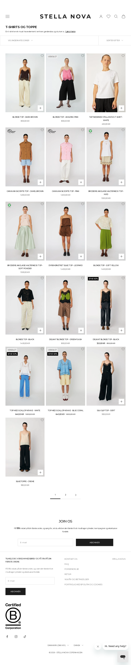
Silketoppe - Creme (25, 481)
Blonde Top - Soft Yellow (106, 265)
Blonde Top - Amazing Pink (65, 117)
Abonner (95, 542)
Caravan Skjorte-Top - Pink (65, 191)
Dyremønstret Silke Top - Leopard (66, 265)
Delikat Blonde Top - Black (106, 339)
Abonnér (15, 591)
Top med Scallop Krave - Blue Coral (65, 410)
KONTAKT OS (70, 559)
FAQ (66, 564)
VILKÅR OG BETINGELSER (76, 579)
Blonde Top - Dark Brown (25, 117)
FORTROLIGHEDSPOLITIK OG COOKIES (83, 584)
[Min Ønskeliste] (108, 16)
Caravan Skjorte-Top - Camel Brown (25, 191)
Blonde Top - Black (25, 339)
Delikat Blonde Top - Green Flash (65, 339)
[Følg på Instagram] (16, 636)
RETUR (67, 574)
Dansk (77, 645)
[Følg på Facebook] (7, 636)
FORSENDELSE (71, 569)
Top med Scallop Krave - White (25, 410)
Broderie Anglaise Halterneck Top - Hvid (106, 192)
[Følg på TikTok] (25, 636)
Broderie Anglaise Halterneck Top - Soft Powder (25, 267)
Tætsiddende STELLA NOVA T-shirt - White (106, 118)
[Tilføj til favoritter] (42, 56)
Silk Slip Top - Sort (106, 410)
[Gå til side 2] (76, 495)
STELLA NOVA (119, 559)
